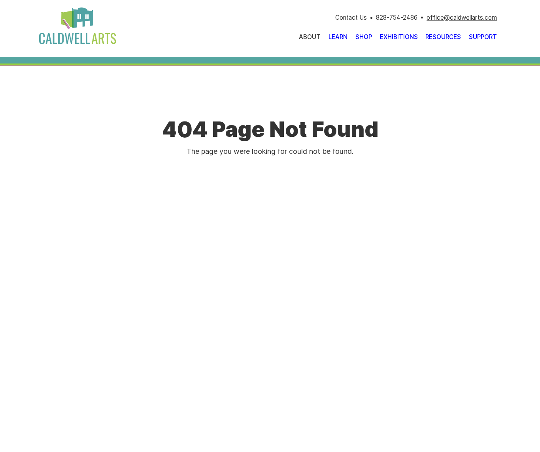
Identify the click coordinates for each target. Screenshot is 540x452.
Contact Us (351, 17)
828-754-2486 (396, 17)
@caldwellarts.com (470, 17)
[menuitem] (338, 37)
